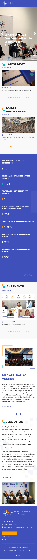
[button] (33, 3)
